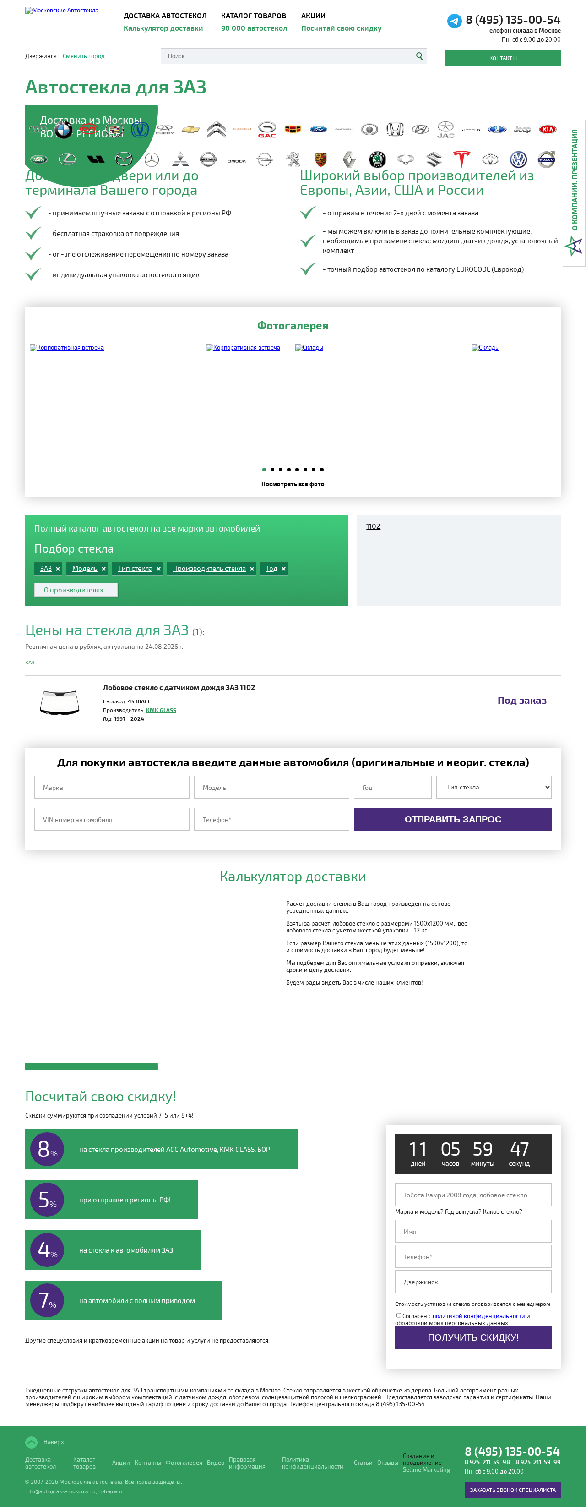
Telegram (110, 1491)
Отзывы (387, 1462)
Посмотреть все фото (293, 483)
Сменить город (84, 56)
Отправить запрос (453, 819)
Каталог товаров (254, 21)
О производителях (73, 590)
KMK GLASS (161, 710)
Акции (341, 21)
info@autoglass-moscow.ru (60, 1491)
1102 (373, 526)
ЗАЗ (30, 662)
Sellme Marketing (426, 1469)
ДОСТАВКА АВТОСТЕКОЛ (165, 21)
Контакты (503, 58)
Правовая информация (247, 1463)
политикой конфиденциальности (479, 1316)
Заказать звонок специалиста (513, 1489)
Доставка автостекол (40, 1463)
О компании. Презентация (574, 179)
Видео (215, 1462)
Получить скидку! (473, 1337)
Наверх (53, 1442)
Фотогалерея (184, 1462)
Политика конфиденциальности (312, 1463)
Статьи (363, 1462)
